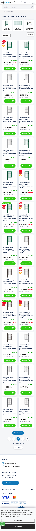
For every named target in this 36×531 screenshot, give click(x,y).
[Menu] (34, 2)
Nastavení (18, 521)
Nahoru (19, 447)
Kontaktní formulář (10, 482)
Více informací (15, 516)
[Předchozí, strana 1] (13, 439)
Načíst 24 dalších (18, 432)
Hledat (32, 7)
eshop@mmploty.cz (10, 463)
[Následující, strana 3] (23, 439)
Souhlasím (18, 526)
